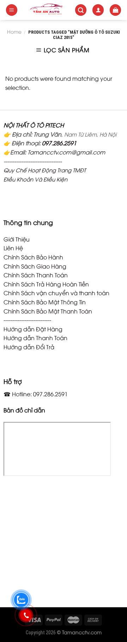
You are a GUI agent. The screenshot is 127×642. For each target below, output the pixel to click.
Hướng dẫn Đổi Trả (29, 347)
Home (14, 31)
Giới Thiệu (17, 239)
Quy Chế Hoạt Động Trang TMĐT (45, 169)
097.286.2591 (59, 143)
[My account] (98, 10)
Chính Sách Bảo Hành (33, 257)
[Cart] (115, 10)
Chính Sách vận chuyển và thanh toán (56, 293)
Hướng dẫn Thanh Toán (35, 338)
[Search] (80, 10)
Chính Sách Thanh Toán (36, 275)
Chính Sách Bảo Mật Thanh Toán (48, 311)
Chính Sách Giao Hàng (35, 266)
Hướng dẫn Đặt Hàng (33, 329)
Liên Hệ (13, 248)
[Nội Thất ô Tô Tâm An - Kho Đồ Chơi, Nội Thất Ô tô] (46, 10)
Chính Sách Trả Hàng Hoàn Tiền (46, 284)
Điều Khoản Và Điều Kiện (35, 179)
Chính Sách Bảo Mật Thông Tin (45, 302)
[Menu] (11, 10)
